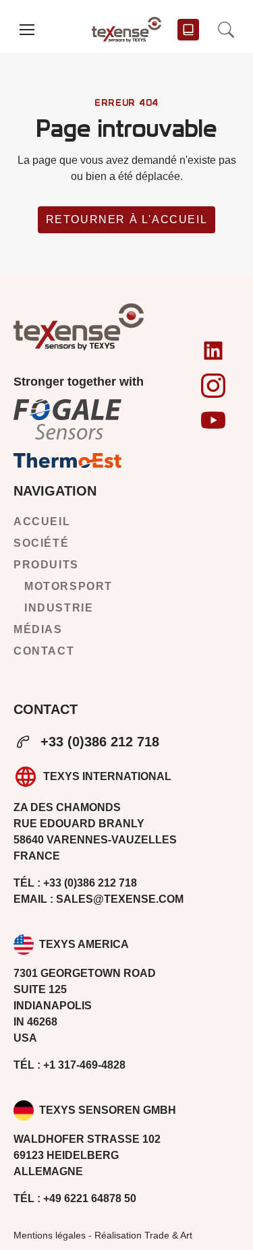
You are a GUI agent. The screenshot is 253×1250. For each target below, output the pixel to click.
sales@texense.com (98, 899)
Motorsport (68, 586)
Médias (38, 629)
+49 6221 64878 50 (74, 1198)
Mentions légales (49, 1235)
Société (41, 543)
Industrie (58, 608)
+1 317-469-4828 (69, 1065)
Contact (43, 651)
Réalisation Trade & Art (143, 1235)
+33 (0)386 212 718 (99, 741)
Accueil (41, 521)
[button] (27, 29)
